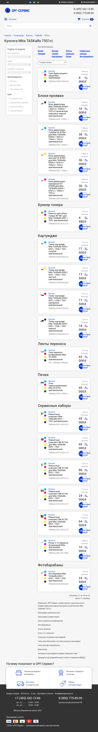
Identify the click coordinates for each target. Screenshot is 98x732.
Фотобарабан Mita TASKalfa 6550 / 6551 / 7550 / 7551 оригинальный (57, 577)
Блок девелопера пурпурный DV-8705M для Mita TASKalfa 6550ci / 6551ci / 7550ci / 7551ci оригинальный (56, 188)
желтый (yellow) (16, 107)
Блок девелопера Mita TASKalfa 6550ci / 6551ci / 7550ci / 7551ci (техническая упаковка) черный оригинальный (58, 110)
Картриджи (57, 56)
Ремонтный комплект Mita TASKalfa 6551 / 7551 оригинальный (58, 418)
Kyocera (13, 81)
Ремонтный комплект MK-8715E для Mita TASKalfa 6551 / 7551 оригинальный (58, 522)
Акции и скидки (12, 694)
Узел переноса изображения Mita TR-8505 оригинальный (57, 356)
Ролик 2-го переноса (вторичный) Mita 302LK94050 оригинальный (58, 546)
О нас (33, 694)
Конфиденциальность (64, 694)
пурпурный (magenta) (19, 103)
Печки (68, 56)
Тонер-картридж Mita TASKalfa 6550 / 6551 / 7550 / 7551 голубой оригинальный (58, 249)
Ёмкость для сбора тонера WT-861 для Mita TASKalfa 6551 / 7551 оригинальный (58, 217)
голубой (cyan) (16, 99)
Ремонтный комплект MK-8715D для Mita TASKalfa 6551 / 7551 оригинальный (58, 496)
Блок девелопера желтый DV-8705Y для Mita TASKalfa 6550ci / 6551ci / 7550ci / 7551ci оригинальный (57, 162)
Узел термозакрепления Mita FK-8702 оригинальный (57, 387)
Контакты (25, 694)
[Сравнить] (86, 78)
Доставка (30, 682)
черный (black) (16, 111)
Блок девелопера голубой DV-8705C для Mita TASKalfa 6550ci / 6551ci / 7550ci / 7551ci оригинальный (57, 136)
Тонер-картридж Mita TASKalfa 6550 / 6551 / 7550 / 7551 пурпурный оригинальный (58, 300)
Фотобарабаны (86, 56)
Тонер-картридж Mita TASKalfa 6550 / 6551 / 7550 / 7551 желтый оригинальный (58, 275)
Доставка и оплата (45, 694)
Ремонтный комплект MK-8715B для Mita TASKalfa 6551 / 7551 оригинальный (58, 470)
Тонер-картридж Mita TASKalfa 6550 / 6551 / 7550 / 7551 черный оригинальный (58, 326)
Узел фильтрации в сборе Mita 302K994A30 (57, 75)
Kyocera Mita (15, 85)
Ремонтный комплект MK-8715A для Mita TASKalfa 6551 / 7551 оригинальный (58, 445)
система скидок (75, 685)
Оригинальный (16, 89)
